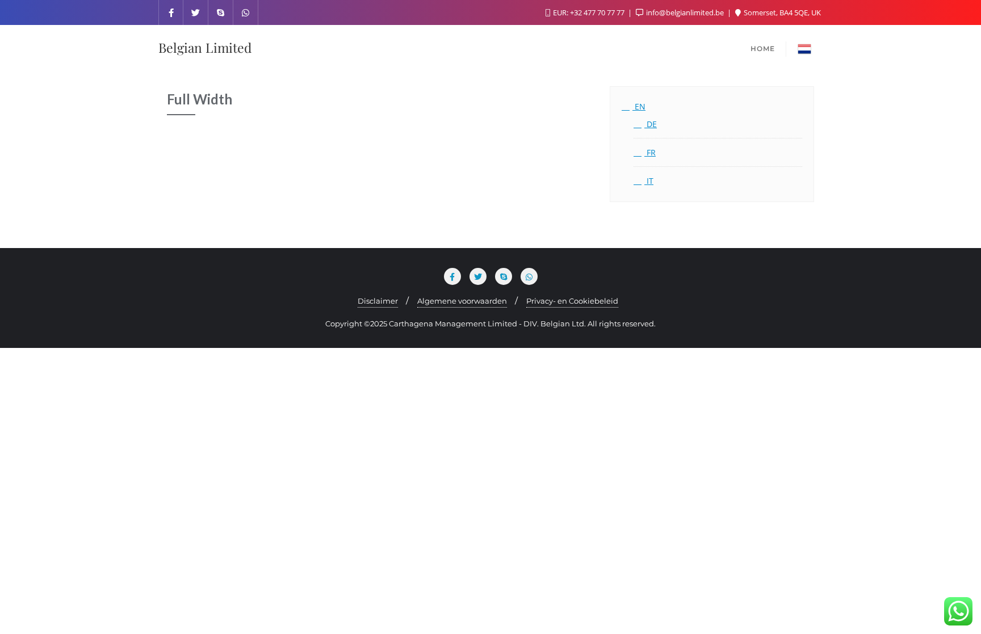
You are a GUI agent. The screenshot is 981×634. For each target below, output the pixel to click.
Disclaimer (378, 300)
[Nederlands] (804, 47)
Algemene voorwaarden (462, 300)
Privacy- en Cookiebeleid (572, 300)
